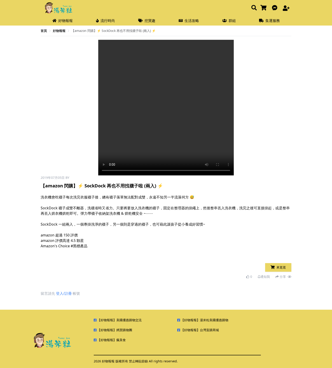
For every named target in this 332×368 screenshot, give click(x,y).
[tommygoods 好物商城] (264, 8)
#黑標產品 (79, 245)
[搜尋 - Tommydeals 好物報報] (254, 8)
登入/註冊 (64, 293)
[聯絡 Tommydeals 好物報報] (275, 8)
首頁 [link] (44, 30)
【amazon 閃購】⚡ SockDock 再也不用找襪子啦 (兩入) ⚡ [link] (113, 30)
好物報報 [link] (59, 30)
